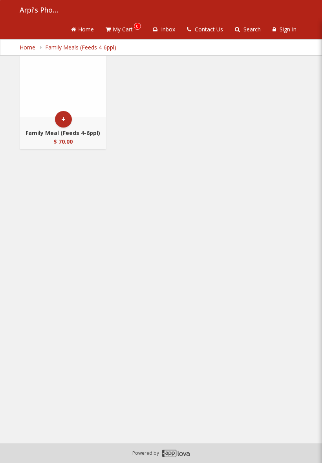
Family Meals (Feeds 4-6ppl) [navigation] (80, 47)
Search (251, 29)
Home (86, 29)
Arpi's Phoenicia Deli (39, 10)
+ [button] (63, 119)
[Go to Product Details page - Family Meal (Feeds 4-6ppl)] (63, 80)
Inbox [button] (167, 29)
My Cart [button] (126, 28)
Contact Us (208, 29)
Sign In (287, 29)
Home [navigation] (28, 47)
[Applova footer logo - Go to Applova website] (176, 453)
